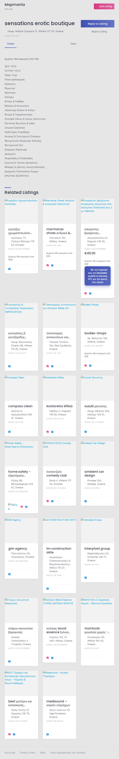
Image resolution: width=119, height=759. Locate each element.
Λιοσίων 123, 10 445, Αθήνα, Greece (60, 639)
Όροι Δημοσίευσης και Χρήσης (67, 752)
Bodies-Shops (95, 333)
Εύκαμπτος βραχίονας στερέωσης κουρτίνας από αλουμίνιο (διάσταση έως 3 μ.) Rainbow (95, 231)
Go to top (10, 752)
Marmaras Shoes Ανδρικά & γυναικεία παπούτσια (58, 231)
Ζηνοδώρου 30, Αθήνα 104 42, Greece (96, 641)
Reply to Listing (97, 24)
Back (43, 752)
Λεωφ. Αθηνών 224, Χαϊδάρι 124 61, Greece (98, 414)
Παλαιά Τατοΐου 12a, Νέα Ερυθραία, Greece (60, 345)
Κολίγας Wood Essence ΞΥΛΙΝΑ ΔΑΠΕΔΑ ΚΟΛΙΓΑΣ (57, 630)
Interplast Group (97, 549)
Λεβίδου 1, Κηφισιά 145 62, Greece (60, 413)
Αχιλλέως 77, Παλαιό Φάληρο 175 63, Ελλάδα (22, 241)
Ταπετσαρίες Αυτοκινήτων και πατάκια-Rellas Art (57, 335)
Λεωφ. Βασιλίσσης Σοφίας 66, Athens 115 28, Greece (21, 345)
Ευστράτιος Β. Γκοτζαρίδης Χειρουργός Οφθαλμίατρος (17, 335)
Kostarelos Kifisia (59, 406)
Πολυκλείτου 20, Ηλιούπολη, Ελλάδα (22, 555)
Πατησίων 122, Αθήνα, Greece (57, 239)
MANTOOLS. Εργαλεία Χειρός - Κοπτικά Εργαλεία (96, 630)
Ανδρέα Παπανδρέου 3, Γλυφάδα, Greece (21, 641)
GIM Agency (17, 549)
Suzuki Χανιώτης (95, 406)
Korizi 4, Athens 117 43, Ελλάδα (60, 482)
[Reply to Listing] (30, 269)
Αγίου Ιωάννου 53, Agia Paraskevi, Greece (59, 713)
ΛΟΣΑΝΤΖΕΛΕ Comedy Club (56, 474)
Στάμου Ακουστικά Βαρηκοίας (20, 630)
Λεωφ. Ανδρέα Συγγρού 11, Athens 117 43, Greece (36, 31)
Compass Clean (20, 406)
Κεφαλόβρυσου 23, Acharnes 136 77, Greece (98, 557)
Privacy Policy (27, 752)
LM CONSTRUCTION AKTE (58, 550)
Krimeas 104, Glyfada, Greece (96, 482)
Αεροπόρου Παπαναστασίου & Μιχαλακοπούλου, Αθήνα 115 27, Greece (60, 564)
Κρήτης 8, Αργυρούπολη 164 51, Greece (21, 414)
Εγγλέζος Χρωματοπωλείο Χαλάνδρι (19, 231)
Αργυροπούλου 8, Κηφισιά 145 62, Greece (97, 241)
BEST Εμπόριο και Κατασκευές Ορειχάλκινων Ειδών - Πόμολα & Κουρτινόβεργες (20, 703)
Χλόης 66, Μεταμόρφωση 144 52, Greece (22, 484)
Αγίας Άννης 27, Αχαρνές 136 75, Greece (20, 713)
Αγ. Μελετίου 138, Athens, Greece (97, 340)
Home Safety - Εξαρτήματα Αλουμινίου (19, 474)
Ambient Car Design (94, 474)
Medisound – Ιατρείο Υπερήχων (58, 703)
